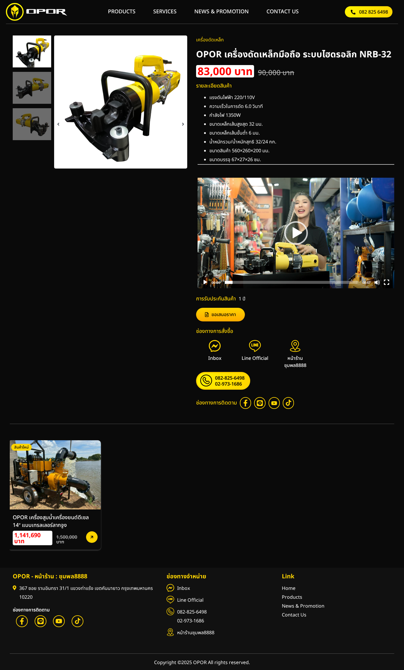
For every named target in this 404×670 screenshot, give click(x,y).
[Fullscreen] (387, 282)
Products (292, 597)
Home (288, 588)
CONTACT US (282, 12)
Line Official (190, 600)
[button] (58, 124)
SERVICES (165, 12)
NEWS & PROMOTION (221, 12)
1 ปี (242, 298)
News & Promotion (303, 606)
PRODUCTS (121, 12)
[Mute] (377, 282)
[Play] (205, 282)
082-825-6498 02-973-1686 (192, 616)
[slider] (291, 282)
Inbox (183, 588)
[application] (296, 233)
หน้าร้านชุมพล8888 (195, 632)
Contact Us (294, 615)
